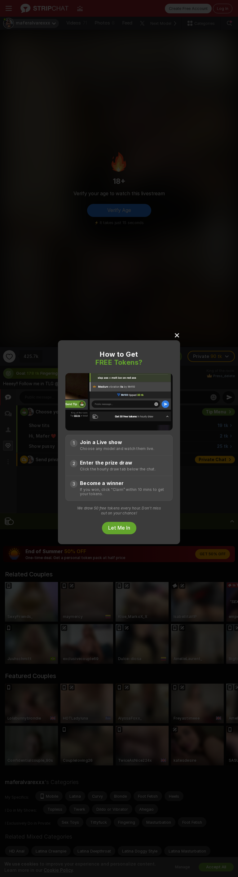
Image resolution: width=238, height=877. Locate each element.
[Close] (177, 335)
